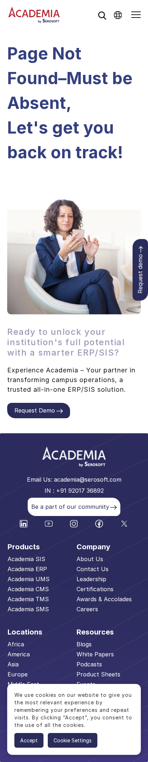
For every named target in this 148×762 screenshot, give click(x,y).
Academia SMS (28, 609)
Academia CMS (28, 589)
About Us (90, 559)
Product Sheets (98, 674)
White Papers (95, 654)
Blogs (84, 644)
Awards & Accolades (104, 599)
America (19, 654)
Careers (87, 609)
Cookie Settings (73, 740)
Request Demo (34, 410)
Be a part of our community (70, 506)
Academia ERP (27, 569)
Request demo (140, 274)
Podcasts (89, 664)
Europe (18, 674)
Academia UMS (29, 579)
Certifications (95, 589)
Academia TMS (28, 599)
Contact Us (92, 569)
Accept (29, 740)
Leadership (91, 579)
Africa (16, 644)
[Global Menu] (118, 15)
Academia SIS (26, 559)
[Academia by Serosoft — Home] (34, 14)
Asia (13, 664)
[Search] (102, 15)
